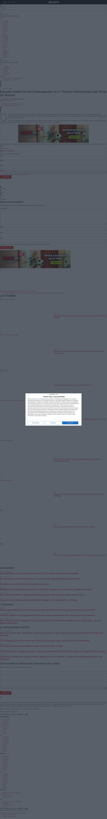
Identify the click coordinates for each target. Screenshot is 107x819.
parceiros (38, 398)
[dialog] (53, 409)
